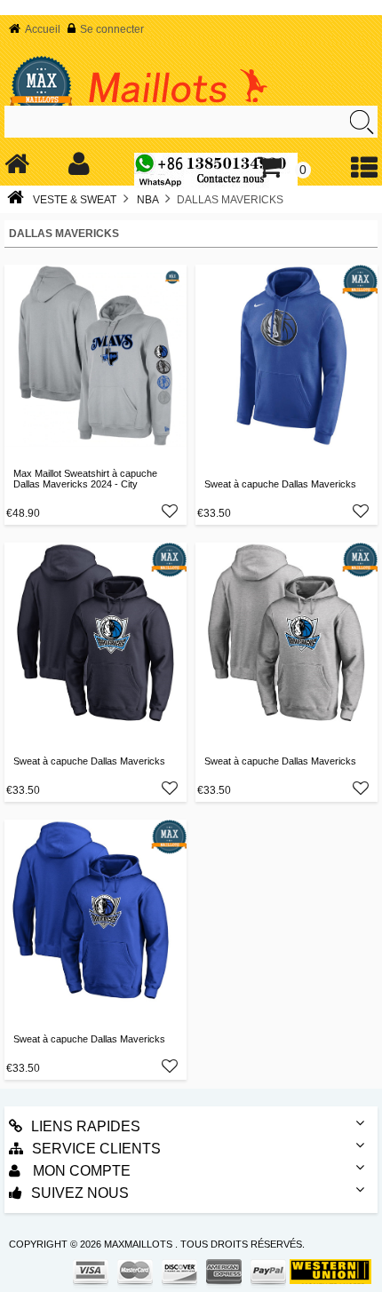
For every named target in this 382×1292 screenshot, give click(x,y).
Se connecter (112, 29)
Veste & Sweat (74, 200)
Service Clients (96, 1148)
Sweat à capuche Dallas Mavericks (280, 484)
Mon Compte (80, 1170)
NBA (147, 200)
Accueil (42, 29)
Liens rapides (85, 1126)
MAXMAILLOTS (138, 1244)
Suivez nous (80, 1193)
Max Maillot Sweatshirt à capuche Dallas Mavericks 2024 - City (85, 478)
